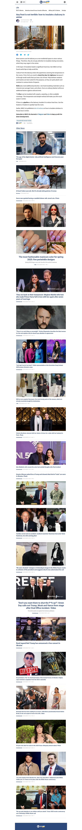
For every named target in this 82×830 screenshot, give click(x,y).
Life (31, 19)
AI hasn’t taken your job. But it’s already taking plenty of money (36, 191)
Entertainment (19, 200)
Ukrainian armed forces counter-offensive (36, 10)
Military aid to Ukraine (54, 10)
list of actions (39, 108)
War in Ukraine (20, 10)
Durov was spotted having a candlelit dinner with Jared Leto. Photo (37, 198)
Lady (35, 264)
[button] (39, 37)
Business (18, 193)
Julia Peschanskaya (25, 19)
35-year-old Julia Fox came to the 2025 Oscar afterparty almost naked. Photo (38, 745)
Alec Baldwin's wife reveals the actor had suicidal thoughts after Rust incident (38, 467)
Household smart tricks (24, 120)
